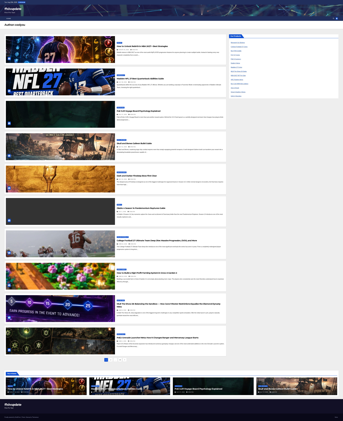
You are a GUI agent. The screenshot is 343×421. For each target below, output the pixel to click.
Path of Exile (120, 107)
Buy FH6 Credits (236, 51)
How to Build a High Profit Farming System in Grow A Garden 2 (147, 273)
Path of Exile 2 (121, 334)
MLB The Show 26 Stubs (239, 71)
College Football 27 (122, 237)
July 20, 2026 (122, 179)
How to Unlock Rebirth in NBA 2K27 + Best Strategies (142, 46)
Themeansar (35, 417)
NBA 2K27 (119, 42)
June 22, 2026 (122, 244)
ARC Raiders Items (237, 79)
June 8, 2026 (122, 310)
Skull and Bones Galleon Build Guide (134, 143)
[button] (333, 18)
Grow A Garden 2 (121, 269)
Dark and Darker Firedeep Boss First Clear (137, 176)
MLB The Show (120, 300)
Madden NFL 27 (120, 75)
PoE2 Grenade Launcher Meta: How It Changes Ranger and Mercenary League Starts (157, 337)
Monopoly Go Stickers (238, 42)
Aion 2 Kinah (235, 88)
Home (8, 18)
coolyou (135, 49)
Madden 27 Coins (236, 67)
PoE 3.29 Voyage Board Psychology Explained (138, 111)
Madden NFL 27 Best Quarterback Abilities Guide (140, 78)
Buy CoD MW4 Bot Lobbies (239, 84)
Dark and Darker (121, 172)
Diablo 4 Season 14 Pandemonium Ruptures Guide (141, 208)
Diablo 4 (119, 204)
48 (120, 360)
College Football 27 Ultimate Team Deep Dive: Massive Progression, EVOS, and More (157, 240)
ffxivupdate (12, 9)
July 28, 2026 (122, 82)
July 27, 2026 (122, 114)
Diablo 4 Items (235, 63)
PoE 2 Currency (236, 59)
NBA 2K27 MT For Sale (238, 75)
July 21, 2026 (122, 146)
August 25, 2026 (123, 49)
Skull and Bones (121, 139)
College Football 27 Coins (239, 46)
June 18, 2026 (122, 276)
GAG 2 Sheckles (236, 96)
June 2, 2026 (122, 341)
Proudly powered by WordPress (12, 417)
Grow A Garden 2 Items (238, 92)
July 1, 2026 (122, 211)
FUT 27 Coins (235, 55)
